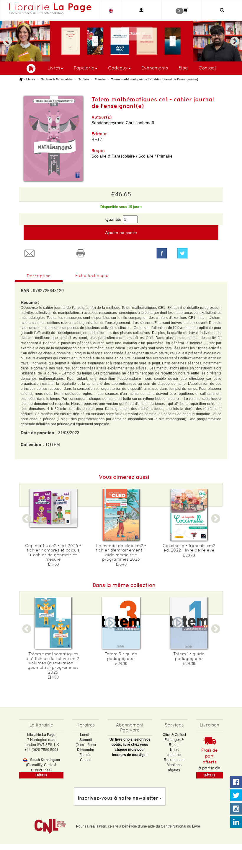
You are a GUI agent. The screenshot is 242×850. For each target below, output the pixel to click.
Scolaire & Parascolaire (57, 79)
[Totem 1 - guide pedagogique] (188, 623)
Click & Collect (174, 735)
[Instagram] (236, 809)
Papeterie (84, 67)
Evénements (154, 67)
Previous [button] (7, 38)
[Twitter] (197, 253)
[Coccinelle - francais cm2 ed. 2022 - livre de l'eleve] (188, 515)
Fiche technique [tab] (92, 275)
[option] (121, 41)
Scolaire (83, 79)
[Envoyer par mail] (45, 253)
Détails (41, 775)
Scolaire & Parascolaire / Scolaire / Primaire (132, 156)
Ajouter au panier (121, 232)
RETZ (96, 139)
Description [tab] (39, 275)
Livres (54, 67)
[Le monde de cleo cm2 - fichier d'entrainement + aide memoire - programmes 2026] (121, 515)
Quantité (113, 219)
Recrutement (174, 760)
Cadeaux (118, 67)
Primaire (100, 79)
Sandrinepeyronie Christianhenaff (122, 122)
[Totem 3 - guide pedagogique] (121, 623)
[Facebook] (162, 253)
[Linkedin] (236, 822)
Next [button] (234, 38)
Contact (207, 67)
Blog (183, 67)
